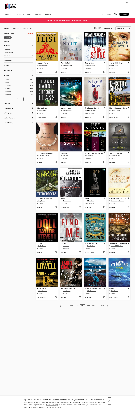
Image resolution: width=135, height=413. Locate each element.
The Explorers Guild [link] (91, 243)
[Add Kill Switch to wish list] (80, 162)
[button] (107, 15)
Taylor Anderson (67, 110)
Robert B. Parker (91, 110)
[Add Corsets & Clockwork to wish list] (128, 72)
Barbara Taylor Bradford (117, 201)
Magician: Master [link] (42, 63)
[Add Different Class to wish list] (55, 117)
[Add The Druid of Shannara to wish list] (55, 207)
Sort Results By (109, 28)
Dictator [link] (88, 198)
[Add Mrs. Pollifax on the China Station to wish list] (128, 117)
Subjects (8, 14)
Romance (47, 14)
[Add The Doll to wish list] (55, 252)
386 (77, 306)
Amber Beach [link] (41, 288)
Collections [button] (18, 14)
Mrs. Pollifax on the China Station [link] (118, 108)
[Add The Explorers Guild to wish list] (104, 252)
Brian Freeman (91, 65)
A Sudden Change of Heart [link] (118, 198)
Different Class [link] (42, 108)
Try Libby (49, 20)
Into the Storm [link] (66, 108)
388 (88, 306)
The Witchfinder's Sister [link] (93, 288)
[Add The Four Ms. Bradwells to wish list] (55, 162)
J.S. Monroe (66, 246)
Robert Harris (90, 201)
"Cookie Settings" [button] (52, 405)
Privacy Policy (74, 400)
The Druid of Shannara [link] (44, 198)
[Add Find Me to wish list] (80, 252)
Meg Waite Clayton (43, 156)
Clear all (29, 33)
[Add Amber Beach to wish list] (55, 297)
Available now (9, 52)
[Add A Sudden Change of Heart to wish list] (128, 207)
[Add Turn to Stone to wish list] (104, 72)
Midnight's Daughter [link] (68, 288)
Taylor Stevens (42, 246)
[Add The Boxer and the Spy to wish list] (104, 117)
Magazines (38, 14)
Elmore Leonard (67, 201)
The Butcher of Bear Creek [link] (118, 243)
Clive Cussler (114, 291)
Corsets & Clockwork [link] (116, 63)
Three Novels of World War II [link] (94, 153)
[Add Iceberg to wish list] (128, 297)
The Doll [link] (39, 243)
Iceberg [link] (111, 288)
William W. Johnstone (117, 246)
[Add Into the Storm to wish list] (80, 117)
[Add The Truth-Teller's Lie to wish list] (128, 162)
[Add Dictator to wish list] (104, 207)
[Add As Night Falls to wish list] (80, 72)
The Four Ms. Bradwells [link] (44, 153)
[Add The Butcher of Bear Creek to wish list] (128, 252)
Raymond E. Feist (43, 65)
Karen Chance (66, 291)
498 (102, 306)
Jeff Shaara (90, 156)
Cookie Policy (56, 407)
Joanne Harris (42, 110)
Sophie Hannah (115, 156)
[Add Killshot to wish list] (80, 207)
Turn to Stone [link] (89, 63)
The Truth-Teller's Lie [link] (116, 153)
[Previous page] (60, 306)
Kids (29, 14)
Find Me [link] (63, 243)
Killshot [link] (63, 198)
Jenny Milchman (67, 65)
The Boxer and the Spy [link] (92, 108)
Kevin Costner (91, 246)
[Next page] (107, 306)
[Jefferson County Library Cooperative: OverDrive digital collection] (10, 7)
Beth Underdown (91, 291)
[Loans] (115, 15)
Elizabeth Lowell (42, 291)
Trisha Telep (114, 65)
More (18, 99)
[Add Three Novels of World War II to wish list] (104, 162)
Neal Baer (65, 156)
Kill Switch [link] (64, 153)
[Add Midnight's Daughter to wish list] (80, 297)
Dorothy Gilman (115, 110)
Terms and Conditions (59, 400)
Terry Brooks (41, 201)
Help (127, 2)
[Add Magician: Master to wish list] (55, 72)
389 (93, 306)
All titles (7, 49)
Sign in (124, 14)
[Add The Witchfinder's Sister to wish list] (104, 297)
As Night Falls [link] (65, 63)
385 (71, 306)
